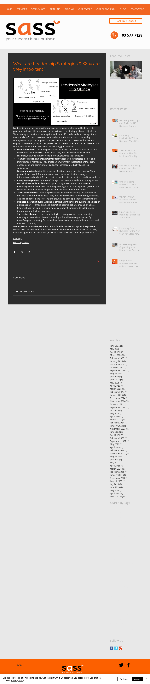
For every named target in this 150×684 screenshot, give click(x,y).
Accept (137, 679)
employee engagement (121, 568)
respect (125, 623)
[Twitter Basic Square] (116, 648)
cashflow (114, 540)
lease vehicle (133, 596)
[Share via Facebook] (14, 251)
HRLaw (132, 512)
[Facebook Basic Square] (111, 648)
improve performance (120, 586)
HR (125, 512)
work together (133, 633)
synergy (130, 628)
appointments (117, 526)
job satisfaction (117, 596)
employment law (118, 572)
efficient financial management (125, 563)
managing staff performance (124, 605)
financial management (121, 577)
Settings (123, 679)
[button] (21, 9)
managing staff (117, 600)
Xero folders (130, 517)
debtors (130, 554)
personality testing (119, 614)
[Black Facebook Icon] (128, 665)
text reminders (117, 633)
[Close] (146, 679)
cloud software (117, 545)
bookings (130, 526)
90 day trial (115, 508)
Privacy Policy (17, 680)
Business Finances (132, 508)
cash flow (132, 535)
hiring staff (136, 582)
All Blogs (17, 238)
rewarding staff (117, 628)
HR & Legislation (21, 242)
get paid (138, 577)
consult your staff (118, 549)
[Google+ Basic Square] (120, 648)
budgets (114, 531)
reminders (115, 623)
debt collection (117, 554)
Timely (113, 517)
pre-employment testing (122, 619)
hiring (126, 582)
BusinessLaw (116, 512)
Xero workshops (132, 522)
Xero (120, 517)
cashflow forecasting (130, 540)
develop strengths (119, 559)
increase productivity (120, 591)
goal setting (115, 582)
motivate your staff (119, 609)
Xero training (116, 522)
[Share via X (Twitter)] (21, 251)
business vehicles (128, 531)
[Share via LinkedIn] (29, 251)
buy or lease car (118, 535)
